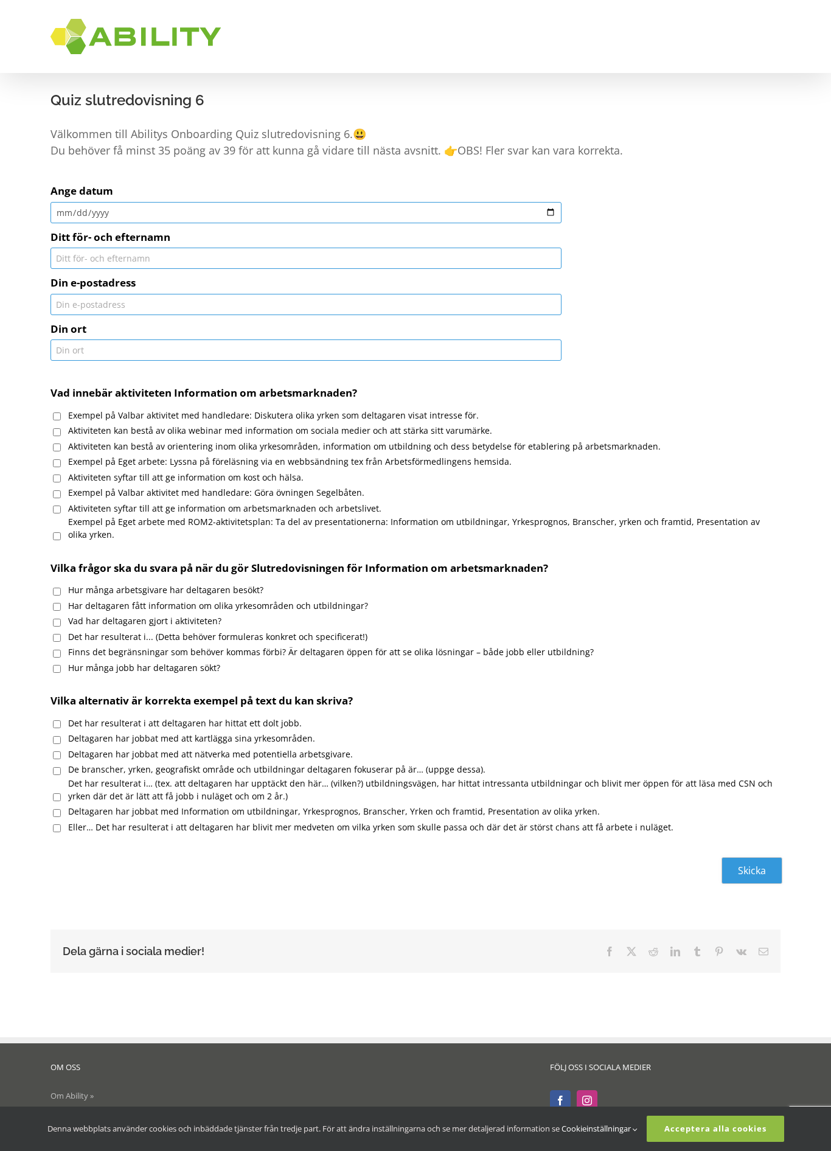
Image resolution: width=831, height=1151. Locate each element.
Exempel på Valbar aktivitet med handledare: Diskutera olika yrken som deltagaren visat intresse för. (273, 415)
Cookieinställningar (597, 1128)
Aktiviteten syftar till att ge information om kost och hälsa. (186, 477)
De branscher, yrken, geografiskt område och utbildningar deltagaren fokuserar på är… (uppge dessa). (276, 769)
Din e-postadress (93, 283)
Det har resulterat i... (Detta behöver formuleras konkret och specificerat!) (217, 636)
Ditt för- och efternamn (110, 237)
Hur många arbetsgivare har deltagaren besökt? (165, 590)
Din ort (68, 329)
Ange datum (81, 191)
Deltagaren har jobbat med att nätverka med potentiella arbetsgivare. (210, 754)
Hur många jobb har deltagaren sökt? (144, 667)
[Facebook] (560, 1100)
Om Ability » (72, 1095)
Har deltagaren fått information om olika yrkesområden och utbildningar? (218, 605)
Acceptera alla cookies (715, 1128)
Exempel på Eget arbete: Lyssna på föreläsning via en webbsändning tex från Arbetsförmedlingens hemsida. (290, 461)
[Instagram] (587, 1100)
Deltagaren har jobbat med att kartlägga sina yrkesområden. (191, 738)
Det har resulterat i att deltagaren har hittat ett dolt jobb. (185, 723)
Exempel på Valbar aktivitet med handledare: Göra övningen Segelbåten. (216, 492)
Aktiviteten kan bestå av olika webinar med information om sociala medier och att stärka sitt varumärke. (280, 430)
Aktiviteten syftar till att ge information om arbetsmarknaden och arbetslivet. (224, 508)
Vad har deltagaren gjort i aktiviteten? (144, 621)
